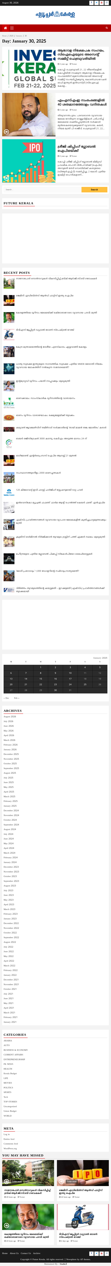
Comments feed (11, 1144)
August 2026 (10, 716)
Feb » (16, 698)
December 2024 (11, 810)
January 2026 (10, 749)
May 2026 (9, 731)
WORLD (8, 1116)
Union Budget (10, 1111)
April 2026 (9, 735)
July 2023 (8, 890)
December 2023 (11, 867)
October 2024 (10, 820)
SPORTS (7, 1092)
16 (55, 679)
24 (70, 684)
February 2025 (11, 801)
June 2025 (9, 782)
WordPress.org (10, 1148)
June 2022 (9, 951)
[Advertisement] (55, 235)
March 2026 (9, 740)
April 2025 (9, 792)
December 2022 (11, 923)
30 (55, 690)
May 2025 (9, 787)
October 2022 (10, 933)
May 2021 (9, 1003)
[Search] (107, 28)
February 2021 (11, 1017)
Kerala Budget (10, 1073)
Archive (36, 1253)
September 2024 (11, 825)
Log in (7, 1134)
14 (26, 679)
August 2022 (10, 942)
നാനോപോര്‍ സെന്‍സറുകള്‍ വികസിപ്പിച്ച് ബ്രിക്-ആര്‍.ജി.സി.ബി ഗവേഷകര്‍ (27, 1192)
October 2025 (10, 763)
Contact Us (26, 1253)
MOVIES (8, 1083)
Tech (6, 1097)
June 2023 (9, 895)
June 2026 (9, 726)
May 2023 (9, 900)
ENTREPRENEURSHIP (14, 1059)
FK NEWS (8, 1064)
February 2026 (11, 745)
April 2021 (9, 1008)
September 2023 (11, 881)
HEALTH (8, 1069)
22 (40, 684)
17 (70, 679)
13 (11, 679)
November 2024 (11, 815)
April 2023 (9, 904)
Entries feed (9, 1139)
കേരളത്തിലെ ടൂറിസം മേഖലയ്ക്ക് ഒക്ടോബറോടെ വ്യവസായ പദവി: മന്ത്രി (26, 1236)
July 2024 (8, 834)
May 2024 (9, 843)
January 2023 (10, 918)
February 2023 (11, 914)
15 (40, 679)
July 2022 (8, 947)
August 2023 (10, 886)
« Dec (6, 698)
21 (26, 684)
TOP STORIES (10, 1101)
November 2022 (11, 928)
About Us (14, 1253)
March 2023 (9, 909)
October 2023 (10, 876)
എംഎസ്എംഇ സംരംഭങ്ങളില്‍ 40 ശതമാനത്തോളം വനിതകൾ (82, 103)
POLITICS (8, 1087)
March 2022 (9, 965)
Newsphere (71, 1259)
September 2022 (11, 937)
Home (5, 1253)
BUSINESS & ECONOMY (16, 1050)
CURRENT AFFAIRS (13, 1055)
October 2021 (10, 989)
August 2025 (10, 773)
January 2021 (10, 1022)
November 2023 (11, 872)
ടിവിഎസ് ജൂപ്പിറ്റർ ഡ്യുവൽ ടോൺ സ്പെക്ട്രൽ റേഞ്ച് (78, 1236)
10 (70, 673)
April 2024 (9, 848)
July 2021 (8, 994)
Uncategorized (10, 1106)
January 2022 (10, 975)
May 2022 (9, 956)
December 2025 (11, 754)
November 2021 (11, 984)
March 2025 (9, 796)
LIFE (6, 1078)
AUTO (7, 1045)
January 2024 (10, 862)
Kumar (74, 64)
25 (85, 684)
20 (11, 684)
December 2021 (11, 979)
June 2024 (9, 839)
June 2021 (9, 998)
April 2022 (9, 961)
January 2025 (10, 806)
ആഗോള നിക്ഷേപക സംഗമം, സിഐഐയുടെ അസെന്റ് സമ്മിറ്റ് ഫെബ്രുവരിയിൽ (81, 55)
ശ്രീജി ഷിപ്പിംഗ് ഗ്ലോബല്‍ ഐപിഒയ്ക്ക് (77, 149)
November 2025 (11, 759)
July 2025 (8, 778)
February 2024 (11, 857)
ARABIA (8, 1040)
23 (55, 684)
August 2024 (10, 829)
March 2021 (9, 1012)
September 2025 (11, 768)
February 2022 (11, 970)
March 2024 (9, 853)
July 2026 (8, 721)
